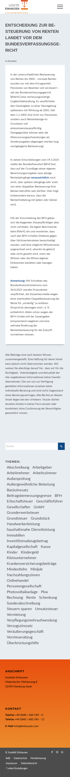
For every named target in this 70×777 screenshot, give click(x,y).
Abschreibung (18, 467)
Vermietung (16, 615)
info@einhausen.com (26, 726)
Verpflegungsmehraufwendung (32, 620)
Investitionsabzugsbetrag (27, 541)
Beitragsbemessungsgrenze (29, 496)
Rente (31, 597)
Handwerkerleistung (23, 524)
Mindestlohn (17, 569)
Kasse (46, 547)
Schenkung (48, 597)
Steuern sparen (19, 609)
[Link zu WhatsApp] (62, 752)
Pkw (44, 592)
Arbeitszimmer (45, 473)
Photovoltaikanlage (22, 592)
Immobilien (16, 535)
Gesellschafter (18, 507)
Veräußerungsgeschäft (25, 631)
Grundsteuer (17, 518)
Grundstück (40, 518)
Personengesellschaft (24, 586)
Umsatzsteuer (46, 609)
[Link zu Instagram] (57, 752)
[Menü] (60, 7)
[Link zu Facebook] (52, 752)
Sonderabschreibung (23, 603)
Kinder (12, 552)
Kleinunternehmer (22, 558)
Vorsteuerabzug (19, 637)
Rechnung (15, 597)
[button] (6, 771)
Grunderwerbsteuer (23, 512)
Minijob (36, 569)
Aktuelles (12, 61)
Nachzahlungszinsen (23, 575)
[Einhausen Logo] (29, 7)
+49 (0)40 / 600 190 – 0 (29, 715)
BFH (58, 496)
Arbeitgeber (42, 467)
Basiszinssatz (17, 490)
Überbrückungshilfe (23, 643)
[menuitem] (60, 7)
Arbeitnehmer (18, 473)
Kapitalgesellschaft (22, 547)
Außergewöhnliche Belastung (31, 484)
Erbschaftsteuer (20, 501)
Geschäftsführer (49, 501)
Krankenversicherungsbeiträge (32, 564)
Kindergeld (30, 552)
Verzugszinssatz (20, 626)
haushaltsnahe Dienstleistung (31, 529)
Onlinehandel (18, 580)
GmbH (39, 507)
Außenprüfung (18, 479)
